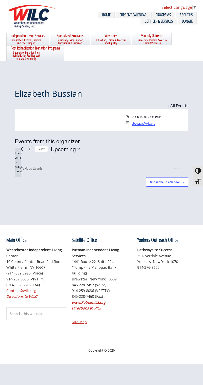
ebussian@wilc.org (143, 123)
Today (41, 148)
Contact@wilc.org (21, 290)
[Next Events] (29, 148)
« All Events (177, 105)
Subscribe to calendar (165, 182)
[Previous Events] (21, 148)
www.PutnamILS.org (88, 302)
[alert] (18, 162)
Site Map (79, 321)
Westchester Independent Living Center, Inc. (36, 16)
